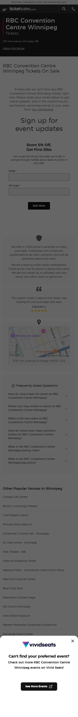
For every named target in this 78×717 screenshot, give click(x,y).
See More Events (36, 686)
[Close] (72, 641)
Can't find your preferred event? (39, 656)
